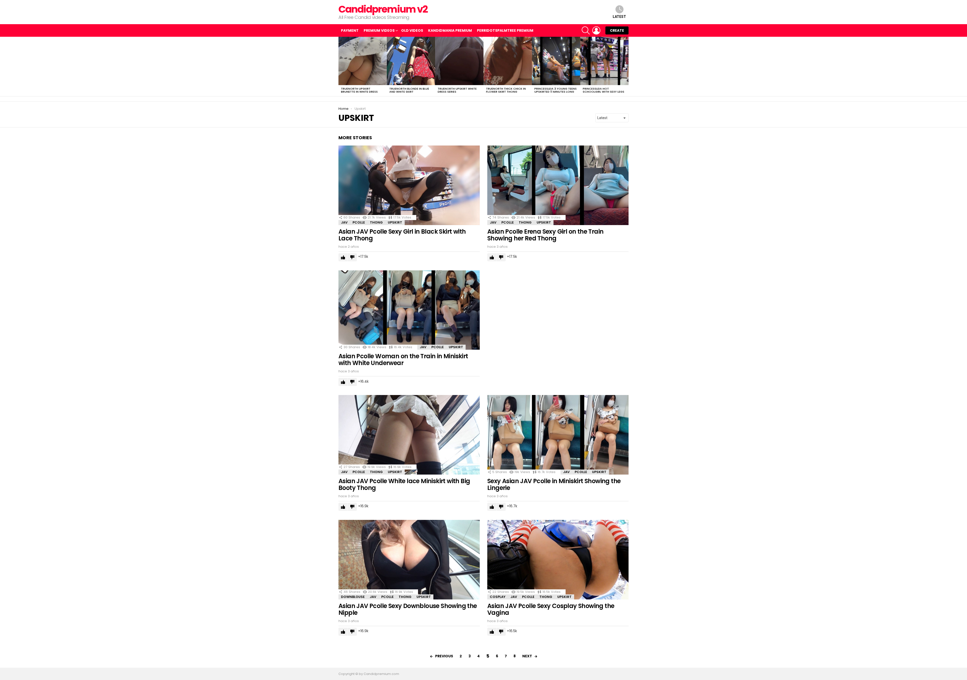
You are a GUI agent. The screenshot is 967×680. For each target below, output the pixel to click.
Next (626, 66)
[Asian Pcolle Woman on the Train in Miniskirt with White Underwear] (409, 310)
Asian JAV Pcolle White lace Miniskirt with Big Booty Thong (404, 484)
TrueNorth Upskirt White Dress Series (457, 90)
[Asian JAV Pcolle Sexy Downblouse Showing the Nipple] (409, 559)
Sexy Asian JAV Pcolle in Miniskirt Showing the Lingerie (553, 484)
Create (617, 30)
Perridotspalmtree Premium (505, 30)
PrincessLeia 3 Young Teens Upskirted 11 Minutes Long (555, 90)
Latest (619, 17)
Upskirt (395, 222)
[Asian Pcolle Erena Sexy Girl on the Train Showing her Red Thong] (558, 185)
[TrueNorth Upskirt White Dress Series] (459, 61)
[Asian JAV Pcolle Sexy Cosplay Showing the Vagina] (558, 559)
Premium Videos (379, 30)
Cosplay (497, 596)
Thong (376, 222)
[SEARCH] (586, 30)
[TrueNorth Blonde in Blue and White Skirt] (411, 61)
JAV (344, 222)
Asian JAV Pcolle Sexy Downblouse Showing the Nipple (407, 609)
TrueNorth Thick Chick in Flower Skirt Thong (506, 90)
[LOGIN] (596, 30)
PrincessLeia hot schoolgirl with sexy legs (603, 90)
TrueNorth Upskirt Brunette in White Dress (359, 90)
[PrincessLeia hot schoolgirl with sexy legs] (604, 61)
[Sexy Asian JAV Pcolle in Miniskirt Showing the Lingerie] (558, 435)
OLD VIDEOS (412, 30)
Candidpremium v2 (383, 9)
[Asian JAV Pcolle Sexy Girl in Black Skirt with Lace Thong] (409, 185)
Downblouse (353, 596)
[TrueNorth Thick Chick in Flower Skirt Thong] (508, 61)
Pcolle (359, 222)
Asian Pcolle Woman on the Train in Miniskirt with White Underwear (403, 359)
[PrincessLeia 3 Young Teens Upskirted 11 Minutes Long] (556, 61)
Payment (350, 30)
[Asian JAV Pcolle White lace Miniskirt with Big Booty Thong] (409, 435)
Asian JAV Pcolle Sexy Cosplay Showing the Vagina (550, 609)
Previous (340, 66)
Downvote (352, 257)
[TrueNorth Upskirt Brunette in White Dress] (362, 61)
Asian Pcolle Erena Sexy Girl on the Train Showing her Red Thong (545, 234)
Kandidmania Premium (450, 30)
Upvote (343, 257)
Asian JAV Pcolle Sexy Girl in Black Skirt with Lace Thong (402, 234)
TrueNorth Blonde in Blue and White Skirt (409, 90)
